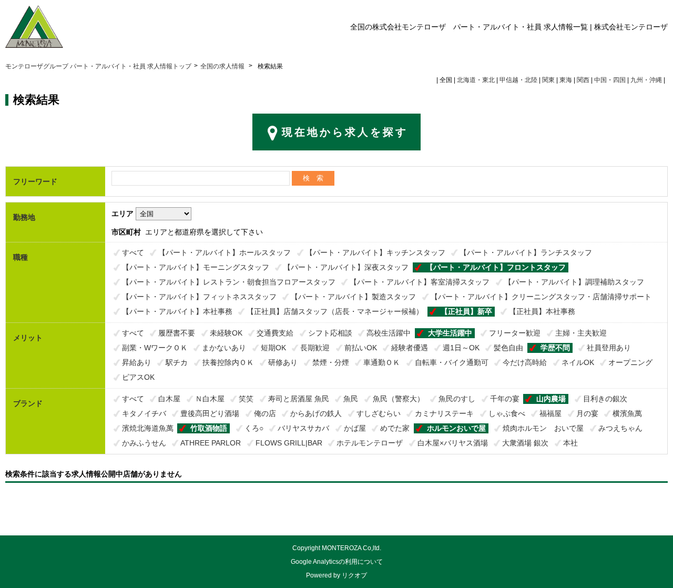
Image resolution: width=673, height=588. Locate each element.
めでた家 (395, 428)
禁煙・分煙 (330, 362)
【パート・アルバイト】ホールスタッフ (224, 252)
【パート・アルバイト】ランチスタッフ (526, 252)
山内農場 (551, 398)
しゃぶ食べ (506, 413)
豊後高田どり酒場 (209, 413)
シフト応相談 (330, 333)
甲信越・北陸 (518, 80)
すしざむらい (378, 413)
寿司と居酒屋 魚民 (298, 398)
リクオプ (354, 575)
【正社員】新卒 (466, 311)
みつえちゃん (620, 428)
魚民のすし (457, 398)
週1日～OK (461, 347)
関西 (583, 80)
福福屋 (550, 413)
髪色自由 (508, 347)
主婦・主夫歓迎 (581, 333)
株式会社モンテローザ (631, 27)
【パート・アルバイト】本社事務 (177, 311)
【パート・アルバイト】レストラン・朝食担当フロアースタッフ (228, 282)
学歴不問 (555, 347)
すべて (133, 252)
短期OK (273, 347)
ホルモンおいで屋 (456, 428)
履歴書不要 (176, 333)
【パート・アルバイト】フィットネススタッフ (199, 296)
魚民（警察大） (398, 398)
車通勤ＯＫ (381, 362)
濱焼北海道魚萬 (148, 428)
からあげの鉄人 (316, 413)
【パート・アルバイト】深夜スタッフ (346, 267)
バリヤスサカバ (303, 428)
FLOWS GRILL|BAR (289, 443)
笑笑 (246, 398)
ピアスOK (138, 377)
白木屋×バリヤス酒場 (452, 443)
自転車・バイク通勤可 (451, 362)
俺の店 (265, 413)
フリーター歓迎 (515, 333)
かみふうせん (144, 443)
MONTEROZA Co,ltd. (351, 548)
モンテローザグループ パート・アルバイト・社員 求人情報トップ (98, 66)
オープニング (630, 362)
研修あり (283, 362)
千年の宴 (504, 398)
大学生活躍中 (450, 333)
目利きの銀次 (605, 398)
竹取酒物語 (208, 428)
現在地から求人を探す (345, 132)
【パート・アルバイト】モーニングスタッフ (195, 267)
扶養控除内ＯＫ (228, 362)
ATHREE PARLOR (210, 443)
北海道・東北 (476, 80)
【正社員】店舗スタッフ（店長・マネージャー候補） (335, 311)
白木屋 (169, 398)
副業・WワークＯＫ (155, 347)
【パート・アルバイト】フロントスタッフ (496, 267)
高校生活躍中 (388, 333)
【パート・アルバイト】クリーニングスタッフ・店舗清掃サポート (541, 296)
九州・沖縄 (646, 80)
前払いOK (360, 347)
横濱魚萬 (627, 413)
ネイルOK (578, 362)
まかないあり (224, 347)
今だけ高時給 (525, 362)
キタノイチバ (144, 413)
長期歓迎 (315, 347)
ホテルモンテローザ (369, 443)
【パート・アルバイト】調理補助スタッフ (574, 282)
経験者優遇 (409, 347)
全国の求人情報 (223, 66)
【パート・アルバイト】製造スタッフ (353, 296)
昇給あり (136, 362)
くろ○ (253, 428)
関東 (548, 80)
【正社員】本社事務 (542, 311)
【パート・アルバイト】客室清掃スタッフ (420, 282)
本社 (570, 443)
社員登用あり (609, 347)
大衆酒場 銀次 (525, 443)
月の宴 (587, 413)
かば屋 (355, 428)
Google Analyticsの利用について (337, 561)
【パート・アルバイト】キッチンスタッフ (375, 252)
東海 (565, 80)
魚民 (350, 398)
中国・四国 (610, 80)
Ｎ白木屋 (210, 398)
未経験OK (226, 333)
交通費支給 (275, 333)
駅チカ (177, 362)
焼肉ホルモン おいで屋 (543, 428)
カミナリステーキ (444, 413)
